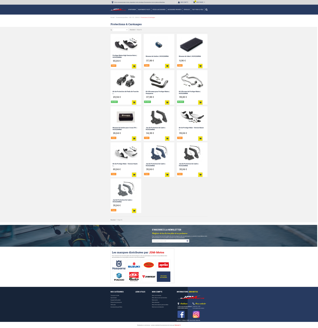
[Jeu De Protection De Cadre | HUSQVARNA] (159, 153)
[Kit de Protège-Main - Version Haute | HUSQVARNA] (126, 153)
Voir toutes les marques (163, 276)
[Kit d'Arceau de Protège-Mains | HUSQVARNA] (192, 81)
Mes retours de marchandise (159, 297)
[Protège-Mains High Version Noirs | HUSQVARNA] (126, 45)
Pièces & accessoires (158, 9)
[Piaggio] (119, 276)
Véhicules (187, 9)
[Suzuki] (134, 265)
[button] (206, 9)
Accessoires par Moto (174, 9)
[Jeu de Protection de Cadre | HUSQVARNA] (159, 117)
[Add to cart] (134, 66)
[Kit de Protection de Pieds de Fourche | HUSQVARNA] (126, 81)
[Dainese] (149, 276)
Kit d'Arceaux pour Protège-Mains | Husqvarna (158, 92)
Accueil (112, 17)
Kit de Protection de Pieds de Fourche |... (126, 92)
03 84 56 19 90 (196, 306)
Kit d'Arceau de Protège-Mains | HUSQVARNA (189, 92)
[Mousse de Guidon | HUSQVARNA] (159, 45)
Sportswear (132, 9)
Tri (111, 30)
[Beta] (134, 276)
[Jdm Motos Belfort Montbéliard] (117, 9)
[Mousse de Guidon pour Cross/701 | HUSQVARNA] (126, 117)
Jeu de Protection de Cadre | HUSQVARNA (155, 128)
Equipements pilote (144, 9)
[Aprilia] (163, 265)
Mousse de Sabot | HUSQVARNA (190, 56)
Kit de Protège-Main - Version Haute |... (125, 165)
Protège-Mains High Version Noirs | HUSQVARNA (125, 56)
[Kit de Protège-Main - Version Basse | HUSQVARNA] (192, 117)
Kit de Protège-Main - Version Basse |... (191, 128)
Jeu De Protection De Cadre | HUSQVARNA (155, 165)
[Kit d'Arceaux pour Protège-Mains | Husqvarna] (159, 81)
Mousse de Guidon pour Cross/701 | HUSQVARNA (125, 128)
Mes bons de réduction (158, 307)
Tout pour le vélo (197, 9)
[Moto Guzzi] (149, 265)
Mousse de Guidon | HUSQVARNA (157, 56)
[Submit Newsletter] (187, 241)
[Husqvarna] (119, 265)
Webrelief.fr (178, 325)
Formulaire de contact (198, 308)
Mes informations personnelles (160, 304)
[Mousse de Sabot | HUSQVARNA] (192, 45)
